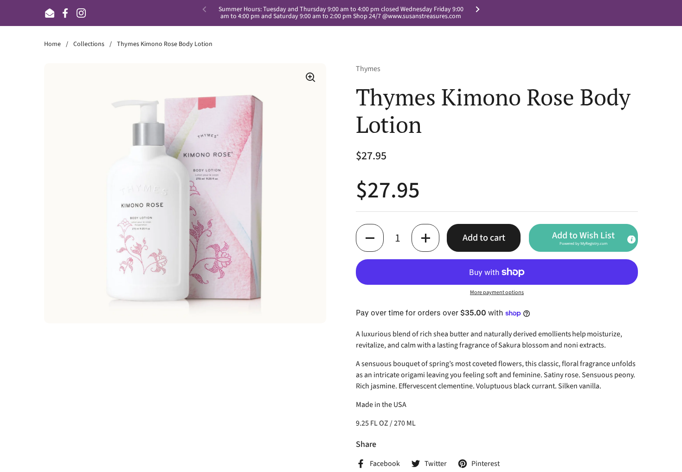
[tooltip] (631, 240)
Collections (88, 44)
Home (52, 44)
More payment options (497, 292)
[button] (370, 238)
